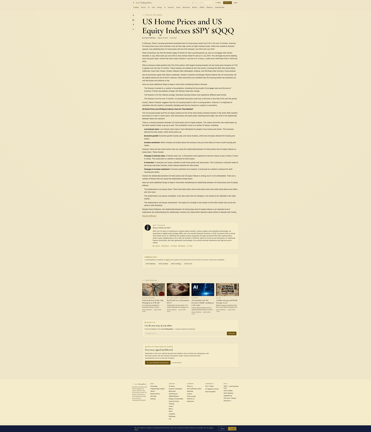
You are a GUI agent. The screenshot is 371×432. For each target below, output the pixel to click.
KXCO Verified (228, 390)
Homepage (153, 386)
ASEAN (202, 7)
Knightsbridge (219, 7)
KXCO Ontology (176, 263)
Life (170, 419)
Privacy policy (191, 396)
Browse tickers (155, 394)
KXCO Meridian (150, 263)
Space (178, 7)
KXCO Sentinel (163, 263)
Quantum (171, 7)
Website (182, 246)
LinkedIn (157, 246)
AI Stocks (172, 386)
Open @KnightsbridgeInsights (159, 362)
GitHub (175, 246)
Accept (232, 428)
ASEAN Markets (174, 396)
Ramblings (172, 416)
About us (190, 386)
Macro (171, 409)
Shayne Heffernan (154, 15)
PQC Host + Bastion (230, 398)
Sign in (236, 2)
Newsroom (190, 401)
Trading (136, 7)
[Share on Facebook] (133, 24)
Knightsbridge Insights (157, 388)
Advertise (190, 391)
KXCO (168, 260)
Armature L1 (227, 400)
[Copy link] (133, 29)
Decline (222, 428)
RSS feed (153, 396)
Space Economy (174, 401)
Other (190, 246)
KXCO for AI (188, 263)
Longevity (172, 414)
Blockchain (186, 7)
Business (166, 246)
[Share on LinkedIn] (133, 20)
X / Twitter (210, 386)
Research (209, 7)
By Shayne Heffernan (149, 38)
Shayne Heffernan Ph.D (162, 228)
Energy (159, 7)
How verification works (194, 388)
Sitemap (153, 399)
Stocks (143, 7)
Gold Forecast (173, 394)
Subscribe (231, 333)
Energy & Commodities (176, 399)
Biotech (194, 7)
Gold (153, 7)
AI (165, 7)
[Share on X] (133, 15)
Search (152, 391)
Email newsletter (210, 391)
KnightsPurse (228, 395)
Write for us (227, 2)
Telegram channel (212, 389)
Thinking (171, 404)
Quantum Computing (175, 388)
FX (149, 7)
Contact (189, 394)
